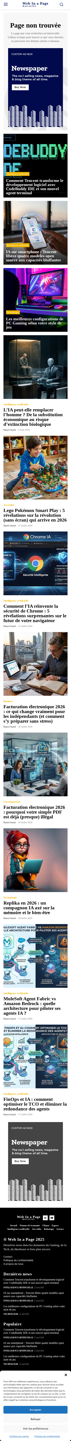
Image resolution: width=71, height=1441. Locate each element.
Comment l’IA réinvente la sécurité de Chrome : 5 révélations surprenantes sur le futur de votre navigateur (34, 613)
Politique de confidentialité (47, 1436)
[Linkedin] (45, 1217)
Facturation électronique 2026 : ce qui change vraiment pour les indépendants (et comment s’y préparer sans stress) (34, 714)
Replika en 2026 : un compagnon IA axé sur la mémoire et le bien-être (28, 907)
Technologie (13, 312)
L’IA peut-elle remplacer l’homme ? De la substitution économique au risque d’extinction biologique (33, 417)
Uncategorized (11, 802)
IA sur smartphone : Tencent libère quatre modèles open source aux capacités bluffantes (33, 1344)
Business (8, 701)
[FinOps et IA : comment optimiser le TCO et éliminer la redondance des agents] (35, 1056)
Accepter (35, 1409)
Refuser (35, 1419)
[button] (66, 1375)
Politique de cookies (19, 1436)
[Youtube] (51, 1217)
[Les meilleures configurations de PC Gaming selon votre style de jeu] (35, 300)
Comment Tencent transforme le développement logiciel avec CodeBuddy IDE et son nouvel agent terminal (33, 1281)
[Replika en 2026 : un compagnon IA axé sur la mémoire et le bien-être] (35, 860)
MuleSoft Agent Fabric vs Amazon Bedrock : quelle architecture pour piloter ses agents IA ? (32, 1006)
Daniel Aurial (9, 430)
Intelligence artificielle (17, 174)
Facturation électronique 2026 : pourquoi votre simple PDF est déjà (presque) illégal (34, 812)
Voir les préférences (35, 1428)
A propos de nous (13, 1263)
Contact (7, 1256)
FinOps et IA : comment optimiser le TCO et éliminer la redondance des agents (35, 1104)
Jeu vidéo (8, 505)
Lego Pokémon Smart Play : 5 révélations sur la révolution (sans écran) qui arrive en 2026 (35, 515)
